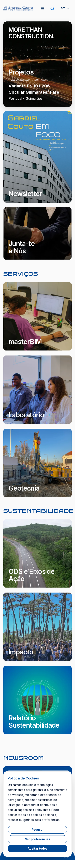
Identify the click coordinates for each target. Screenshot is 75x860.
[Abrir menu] (42, 8)
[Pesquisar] (52, 8)
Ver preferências (37, 839)
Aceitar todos (38, 848)
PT (63, 8)
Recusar (37, 829)
